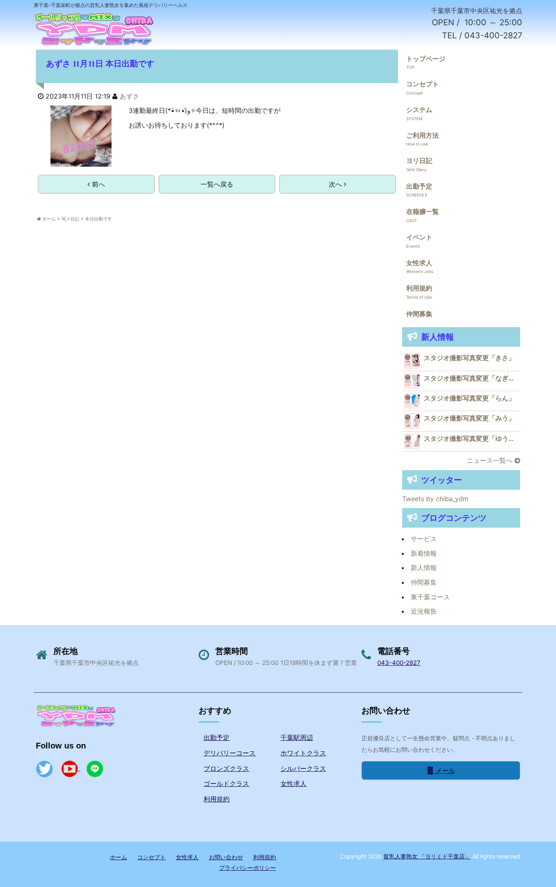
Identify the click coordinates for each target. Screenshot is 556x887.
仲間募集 (419, 314)
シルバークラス (303, 768)
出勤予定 (419, 186)
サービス (424, 539)
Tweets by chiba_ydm (435, 499)
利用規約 (419, 288)
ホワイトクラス (303, 753)
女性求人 (419, 263)
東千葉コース (430, 597)
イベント (419, 237)
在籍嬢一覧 (422, 211)
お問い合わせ (226, 857)
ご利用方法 (422, 135)
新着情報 (424, 553)
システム (419, 110)
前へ (97, 184)
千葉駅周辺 (296, 737)
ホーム (118, 857)
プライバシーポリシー (247, 867)
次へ (336, 184)
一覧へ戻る (217, 184)
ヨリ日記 (419, 160)
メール (444, 770)
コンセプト (422, 84)
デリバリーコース (230, 753)
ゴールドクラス (226, 783)
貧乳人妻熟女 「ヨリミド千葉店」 (427, 856)
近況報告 (424, 611)
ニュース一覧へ (490, 460)
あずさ (129, 96)
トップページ (425, 59)
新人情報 (424, 567)
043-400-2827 (398, 663)
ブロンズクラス (226, 768)
